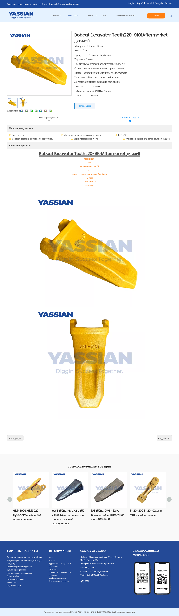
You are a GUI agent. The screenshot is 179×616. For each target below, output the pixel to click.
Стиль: (79, 95)
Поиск (156, 15)
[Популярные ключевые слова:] (171, 16)
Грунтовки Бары (14, 585)
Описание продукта (130, 117)
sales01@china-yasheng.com (65, 4)
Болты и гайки (13, 576)
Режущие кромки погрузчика (19, 566)
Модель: (79, 86)
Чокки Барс (12, 582)
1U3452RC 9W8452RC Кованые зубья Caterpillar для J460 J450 (107, 515)
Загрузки (52, 569)
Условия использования (59, 581)
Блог (51, 557)
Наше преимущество (49, 117)
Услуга (52, 560)
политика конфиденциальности (58, 577)
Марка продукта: (84, 91)
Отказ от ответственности (60, 572)
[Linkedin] (87, 581)
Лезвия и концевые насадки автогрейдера (24, 557)
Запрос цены (85, 105)
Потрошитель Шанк (15, 579)
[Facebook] (82, 581)
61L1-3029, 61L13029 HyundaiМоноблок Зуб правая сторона (27, 515)
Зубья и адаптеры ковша (17, 569)
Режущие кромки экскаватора (19, 573)
